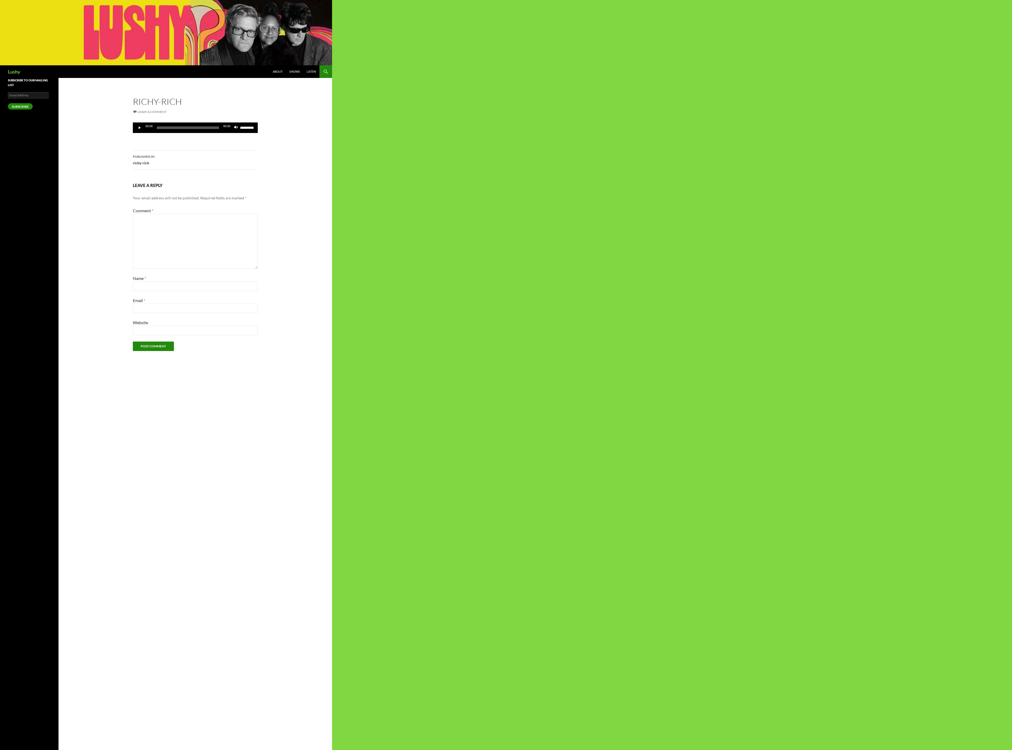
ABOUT (278, 71)
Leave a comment (152, 112)
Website (140, 322)
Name (139, 278)
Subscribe (20, 106)
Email (139, 300)
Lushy (14, 72)
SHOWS (294, 71)
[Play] (139, 127)
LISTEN (311, 71)
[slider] (247, 127)
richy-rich (143, 160)
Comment (143, 210)
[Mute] (236, 127)
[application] (195, 127)
